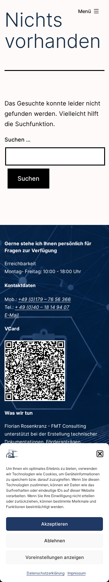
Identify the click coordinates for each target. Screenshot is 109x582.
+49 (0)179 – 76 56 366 (44, 299)
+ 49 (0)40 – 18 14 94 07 (42, 307)
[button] (100, 454)
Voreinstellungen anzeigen (54, 557)
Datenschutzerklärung (45, 573)
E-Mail (12, 315)
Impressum (77, 573)
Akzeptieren (54, 524)
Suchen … (18, 139)
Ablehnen (54, 541)
